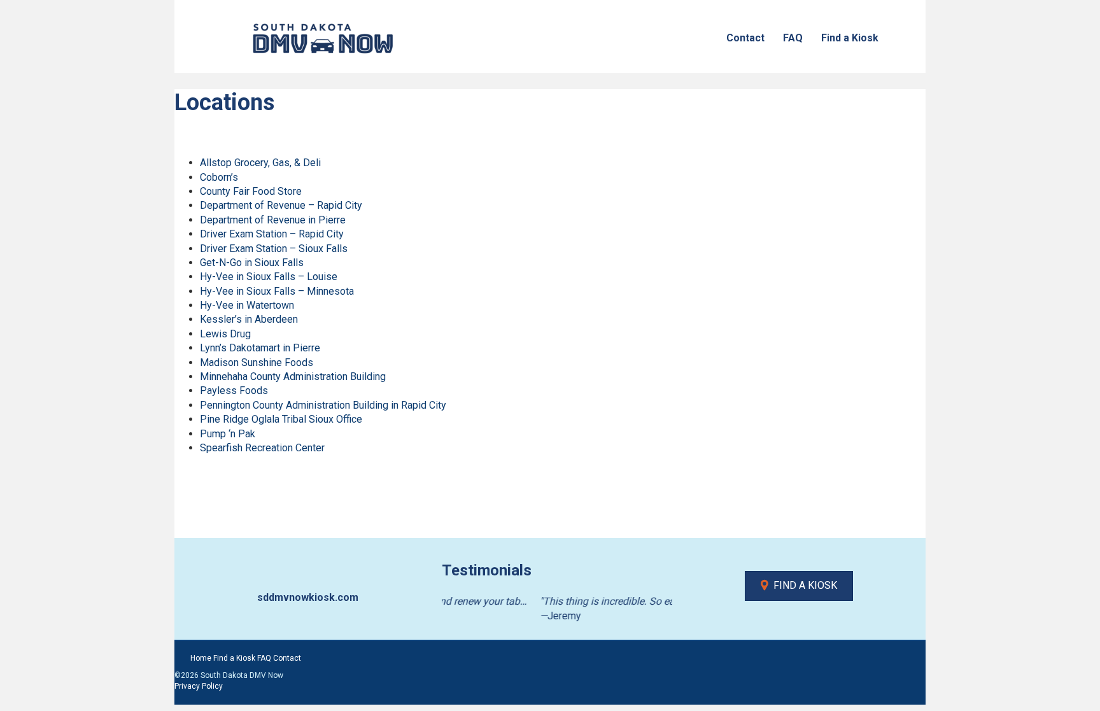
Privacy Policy (198, 686)
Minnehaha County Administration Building (293, 376)
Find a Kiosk (849, 38)
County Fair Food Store (251, 191)
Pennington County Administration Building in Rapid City (323, 405)
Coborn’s (219, 177)
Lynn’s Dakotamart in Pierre (260, 348)
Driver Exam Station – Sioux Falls (274, 249)
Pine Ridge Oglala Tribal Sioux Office (281, 419)
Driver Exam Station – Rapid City (272, 234)
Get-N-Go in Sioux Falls (252, 263)
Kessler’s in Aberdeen (249, 319)
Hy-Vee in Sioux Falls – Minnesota (277, 291)
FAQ (793, 38)
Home (200, 658)
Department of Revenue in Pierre (273, 220)
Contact (745, 38)
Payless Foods (234, 390)
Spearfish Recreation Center (262, 448)
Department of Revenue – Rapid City (281, 205)
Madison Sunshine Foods (256, 362)
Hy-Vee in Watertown (247, 305)
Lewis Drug (225, 334)
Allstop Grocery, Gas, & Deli (260, 163)
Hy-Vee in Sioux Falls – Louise (268, 277)
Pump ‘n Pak (227, 434)
